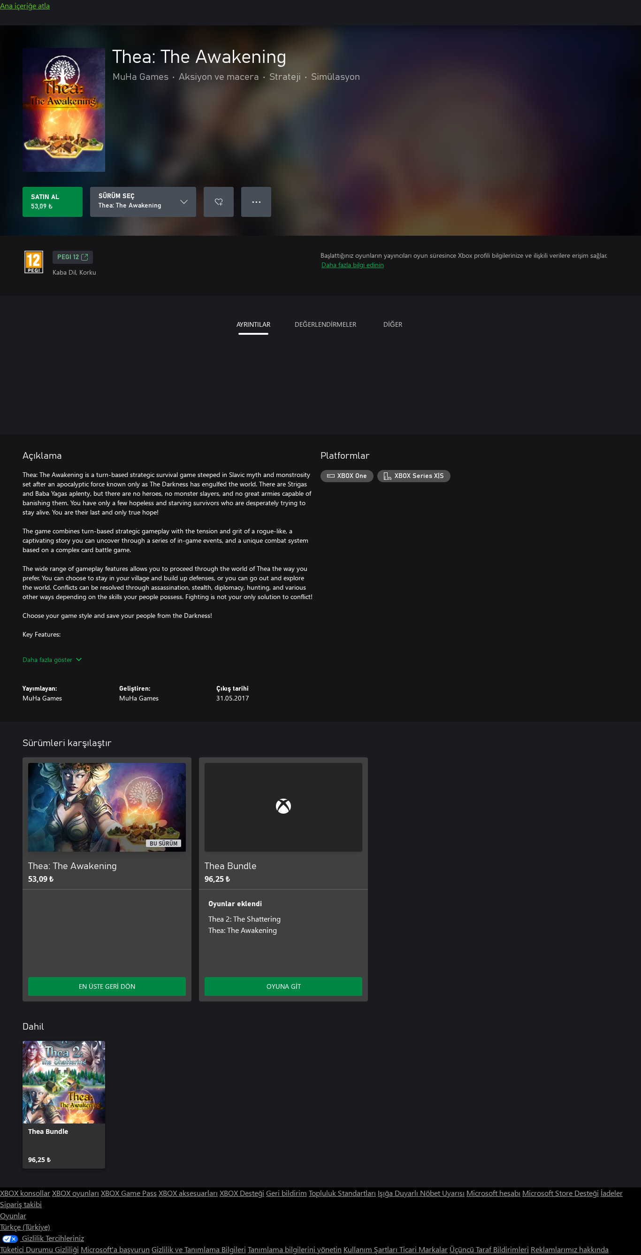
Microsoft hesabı (493, 1193)
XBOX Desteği (242, 1193)
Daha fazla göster (47, 659)
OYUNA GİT (284, 986)
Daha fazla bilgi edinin (352, 264)
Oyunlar (13, 1215)
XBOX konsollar (25, 1193)
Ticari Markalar (423, 1249)
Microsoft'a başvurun (115, 1249)
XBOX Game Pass (129, 1193)
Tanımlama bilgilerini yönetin (295, 1249)
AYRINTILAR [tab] (253, 324)
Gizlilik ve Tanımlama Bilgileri (199, 1249)
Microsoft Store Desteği (560, 1193)
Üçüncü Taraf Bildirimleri (489, 1249)
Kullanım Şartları (371, 1249)
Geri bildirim (286, 1193)
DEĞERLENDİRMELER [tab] (325, 324)
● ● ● (256, 201)
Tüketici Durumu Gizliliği (39, 1249)
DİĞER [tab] (392, 324)
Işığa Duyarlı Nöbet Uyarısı (421, 1193)
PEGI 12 (68, 257)
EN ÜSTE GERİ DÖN (107, 986)
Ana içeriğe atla (25, 5)
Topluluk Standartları (342, 1193)
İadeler (612, 1193)
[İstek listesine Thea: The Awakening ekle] (219, 202)
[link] (64, 1105)
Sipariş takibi (21, 1204)
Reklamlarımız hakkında (570, 1249)
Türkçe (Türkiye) (25, 1227)
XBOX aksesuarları (188, 1193)
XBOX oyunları (75, 1193)
